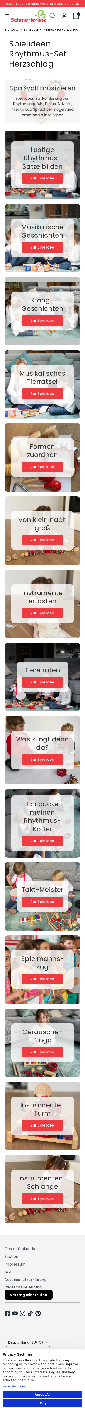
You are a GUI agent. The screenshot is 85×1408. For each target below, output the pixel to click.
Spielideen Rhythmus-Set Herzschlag (51, 30)
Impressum (15, 1264)
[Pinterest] (38, 1313)
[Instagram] (22, 1313)
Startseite (11, 30)
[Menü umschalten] (6, 15)
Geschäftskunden (21, 1248)
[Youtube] (15, 1313)
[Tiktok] (30, 1313)
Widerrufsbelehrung (23, 1287)
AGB (8, 1271)
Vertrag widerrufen (28, 1295)
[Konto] (64, 13)
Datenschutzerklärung (25, 1279)
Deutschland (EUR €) (25, 1342)
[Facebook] (7, 1313)
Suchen (11, 1256)
